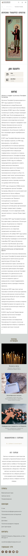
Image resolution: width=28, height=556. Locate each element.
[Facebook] (2, 552)
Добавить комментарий (15, 443)
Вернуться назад (7, 9)
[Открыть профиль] (22, 2)
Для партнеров (6, 526)
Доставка (4, 520)
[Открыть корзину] (15, 2)
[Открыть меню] (25, 2)
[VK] (6, 552)
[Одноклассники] (10, 552)
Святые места (5, 496)
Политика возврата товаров (10, 523)
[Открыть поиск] (18, 2)
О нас (3, 508)
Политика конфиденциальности (11, 511)
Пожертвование (6, 499)
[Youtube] (13, 552)
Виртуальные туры (7, 493)
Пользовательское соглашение (11, 514)
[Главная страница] (2, 6)
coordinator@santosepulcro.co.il (11, 542)
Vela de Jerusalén (6, 2)
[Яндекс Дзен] (17, 552)
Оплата (3, 517)
